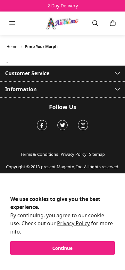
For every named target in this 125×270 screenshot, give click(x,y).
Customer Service (27, 73)
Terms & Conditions (39, 154)
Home (12, 46)
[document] (62, 225)
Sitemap (97, 154)
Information (21, 89)
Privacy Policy (73, 223)
